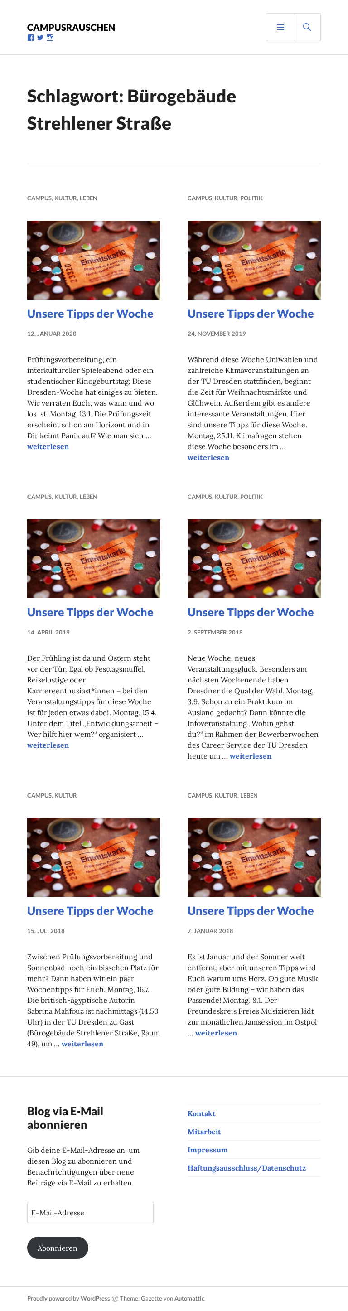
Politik (251, 198)
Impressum (208, 1149)
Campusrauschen (71, 27)
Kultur (65, 198)
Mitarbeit (204, 1131)
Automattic (189, 1298)
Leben (88, 198)
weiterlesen (48, 446)
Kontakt (202, 1113)
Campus (39, 198)
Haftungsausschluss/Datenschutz (247, 1167)
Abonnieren (57, 1248)
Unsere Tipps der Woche (90, 313)
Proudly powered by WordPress (68, 1298)
